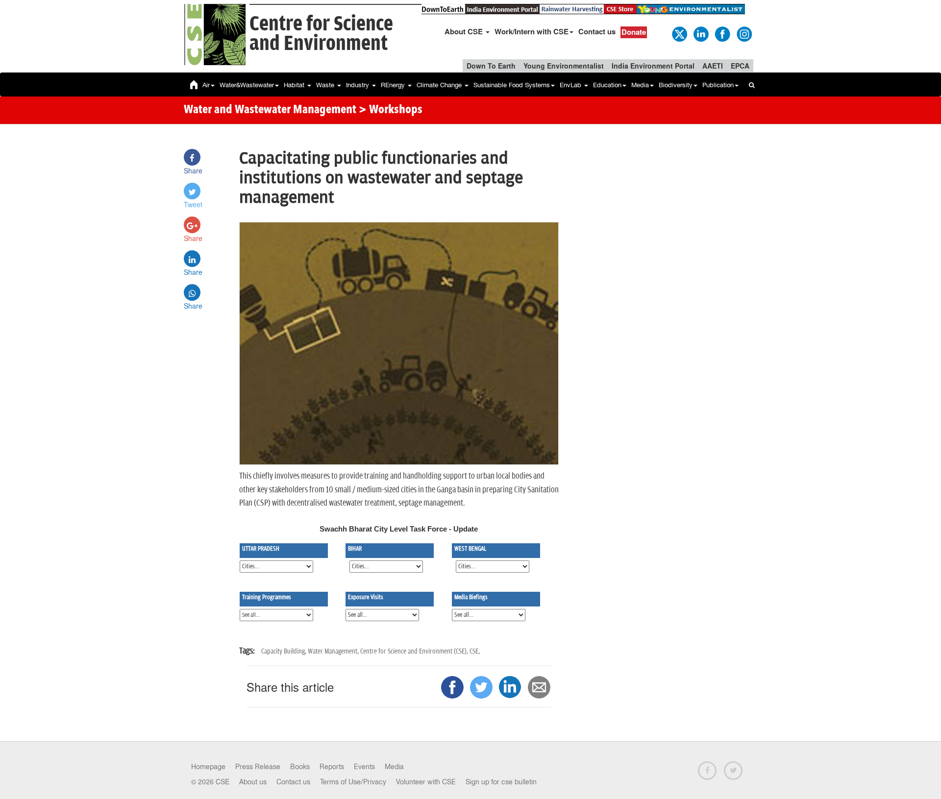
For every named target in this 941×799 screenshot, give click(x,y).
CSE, (475, 651)
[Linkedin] (700, 33)
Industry (358, 85)
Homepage (208, 767)
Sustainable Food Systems (511, 85)
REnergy (394, 85)
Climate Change (440, 85)
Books (300, 767)
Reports (332, 767)
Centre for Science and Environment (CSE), (415, 651)
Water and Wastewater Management (271, 110)
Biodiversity (676, 85)
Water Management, (334, 651)
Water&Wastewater (247, 85)
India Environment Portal (653, 66)
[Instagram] (743, 33)
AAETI (712, 66)
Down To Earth (491, 66)
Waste (326, 85)
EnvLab (571, 85)
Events (364, 767)
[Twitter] (678, 33)
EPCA (740, 66)
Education (607, 85)
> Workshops (390, 110)
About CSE (465, 31)
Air (206, 85)
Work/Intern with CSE (532, 31)
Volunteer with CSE (426, 782)
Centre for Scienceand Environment (321, 34)
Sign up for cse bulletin (501, 782)
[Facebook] (722, 33)
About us (253, 782)
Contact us (597, 31)
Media (640, 85)
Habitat (295, 85)
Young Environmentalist (563, 66)
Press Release (257, 767)
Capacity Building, (284, 651)
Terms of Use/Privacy (353, 782)
